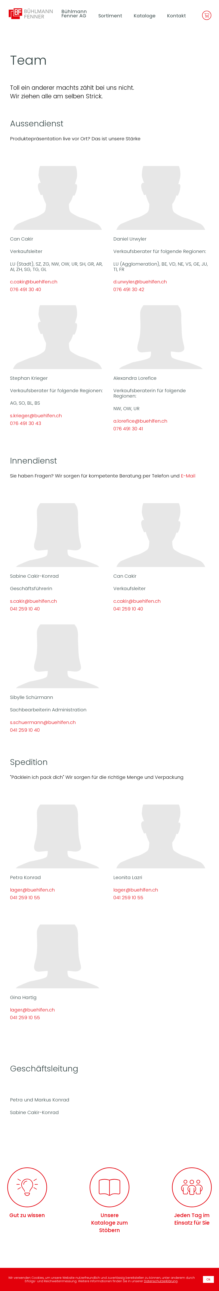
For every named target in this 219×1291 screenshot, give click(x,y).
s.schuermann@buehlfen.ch (43, 722)
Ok (208, 1279)
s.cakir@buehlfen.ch (33, 601)
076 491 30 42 (128, 289)
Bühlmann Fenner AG (74, 13)
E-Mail (188, 476)
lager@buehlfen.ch (32, 890)
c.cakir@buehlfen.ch (33, 281)
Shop (206, 15)
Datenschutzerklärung (161, 1281)
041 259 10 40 (25, 609)
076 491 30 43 (25, 423)
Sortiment (110, 15)
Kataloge (144, 15)
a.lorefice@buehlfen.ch (140, 421)
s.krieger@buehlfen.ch (36, 415)
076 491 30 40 (25, 289)
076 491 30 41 (128, 428)
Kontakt (176, 15)
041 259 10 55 (25, 897)
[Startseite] (33, 13)
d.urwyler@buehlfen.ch (140, 281)
